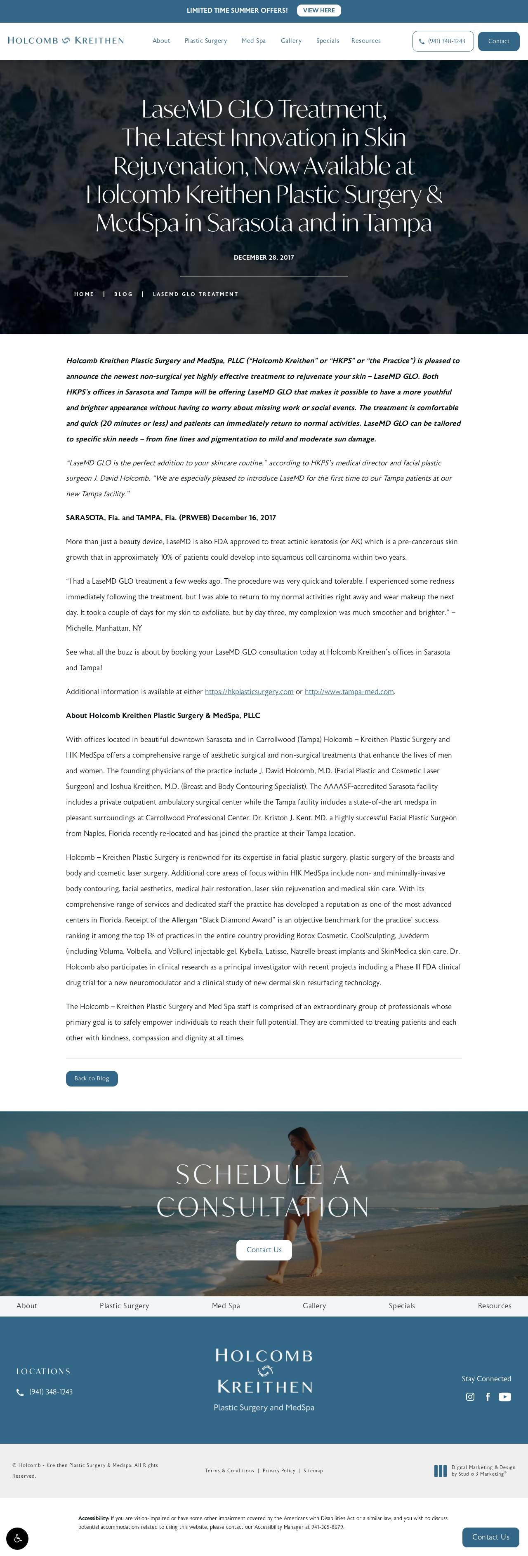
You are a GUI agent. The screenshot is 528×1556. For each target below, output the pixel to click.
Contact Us (264, 1250)
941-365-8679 (327, 1527)
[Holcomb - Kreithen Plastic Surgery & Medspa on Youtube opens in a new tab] (505, 1396)
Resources (366, 41)
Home (84, 294)
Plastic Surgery (206, 41)
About (161, 41)
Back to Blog (92, 1078)
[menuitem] (470, 1396)
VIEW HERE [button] (319, 10)
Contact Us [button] (490, 1537)
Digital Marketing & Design (483, 1470)
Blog (123, 294)
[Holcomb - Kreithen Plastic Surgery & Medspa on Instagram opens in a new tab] (470, 1396)
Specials (327, 41)
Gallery (291, 41)
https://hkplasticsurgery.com (249, 692)
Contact (498, 41)
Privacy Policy (279, 1471)
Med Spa (254, 41)
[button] (17, 1539)
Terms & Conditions (230, 1471)
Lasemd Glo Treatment (196, 294)
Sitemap (313, 1471)
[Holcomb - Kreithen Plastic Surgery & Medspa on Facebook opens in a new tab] (487, 1396)
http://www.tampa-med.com (349, 692)
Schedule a (264, 1190)
